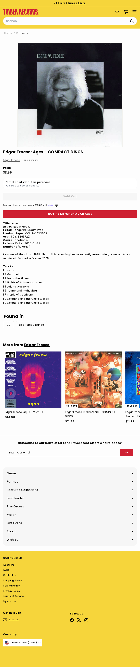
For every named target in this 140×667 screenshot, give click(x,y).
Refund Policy (11, 585)
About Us (8, 564)
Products (22, 33)
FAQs (6, 570)
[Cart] (126, 11)
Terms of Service (13, 596)
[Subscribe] (126, 452)
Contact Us (10, 575)
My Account (10, 601)
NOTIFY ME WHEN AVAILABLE (70, 214)
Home (8, 33)
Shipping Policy (12, 580)
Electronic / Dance (31, 325)
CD (9, 325)
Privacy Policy (11, 591)
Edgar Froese (11, 160)
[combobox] (70, 21)
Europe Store (76, 3)
